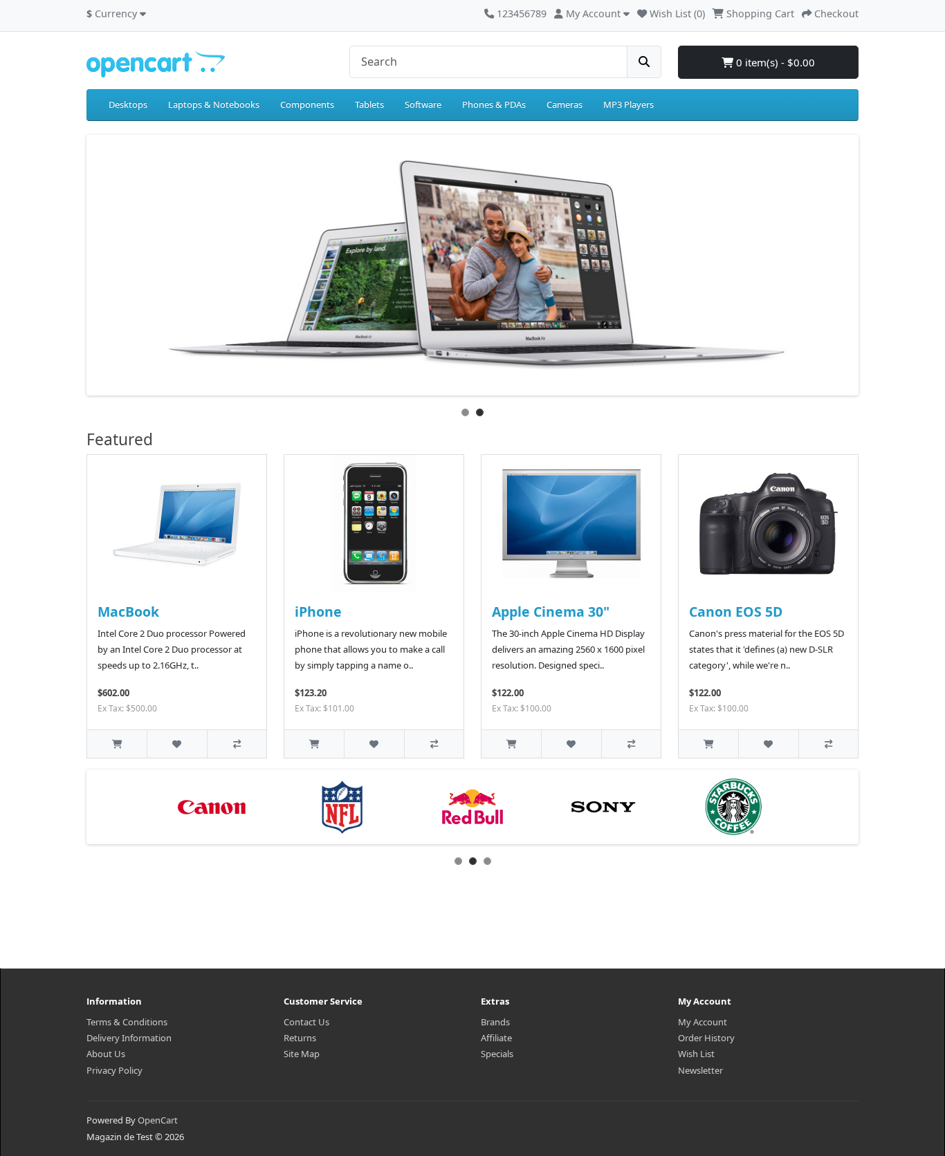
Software (423, 104)
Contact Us (306, 1022)
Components (307, 104)
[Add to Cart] (117, 743)
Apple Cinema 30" (550, 611)
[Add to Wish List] (176, 743)
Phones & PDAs (494, 104)
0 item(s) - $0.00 (774, 62)
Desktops (128, 104)
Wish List (696, 1053)
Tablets (369, 104)
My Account (702, 1022)
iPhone (318, 611)
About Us (105, 1053)
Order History (706, 1038)
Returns (300, 1038)
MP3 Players (628, 104)
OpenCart (158, 1120)
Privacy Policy (114, 1070)
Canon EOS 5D (735, 611)
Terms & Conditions (126, 1022)
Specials (497, 1053)
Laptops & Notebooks (213, 104)
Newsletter (700, 1070)
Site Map (302, 1053)
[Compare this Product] (236, 743)
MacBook (128, 611)
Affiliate (496, 1038)
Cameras (564, 104)
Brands (495, 1022)
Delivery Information (129, 1038)
